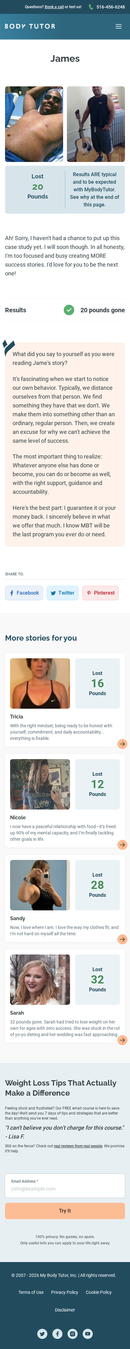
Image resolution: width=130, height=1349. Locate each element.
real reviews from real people (78, 1146)
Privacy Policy (64, 1292)
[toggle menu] (118, 26)
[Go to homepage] (30, 26)
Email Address (24, 1181)
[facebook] (57, 1334)
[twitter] (42, 1334)
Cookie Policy (99, 1292)
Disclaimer (65, 1309)
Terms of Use (31, 1292)
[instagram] (73, 1334)
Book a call (54, 7)
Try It (65, 1211)
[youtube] (88, 1334)
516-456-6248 (111, 6)
